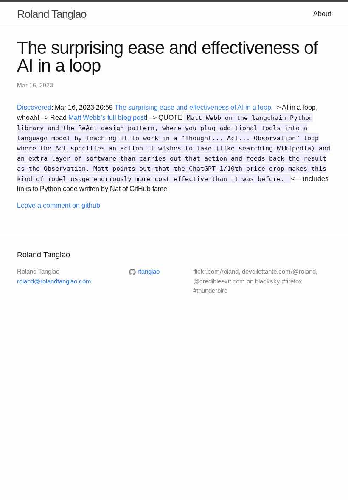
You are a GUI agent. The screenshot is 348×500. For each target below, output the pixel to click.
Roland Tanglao (51, 14)
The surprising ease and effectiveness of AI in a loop (193, 107)
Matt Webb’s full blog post (107, 117)
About (322, 13)
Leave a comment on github (58, 205)
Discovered (34, 107)
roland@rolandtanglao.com (54, 281)
